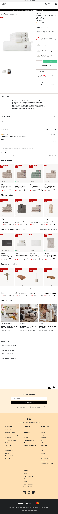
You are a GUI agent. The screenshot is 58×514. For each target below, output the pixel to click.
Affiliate (25, 481)
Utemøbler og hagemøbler (30, 445)
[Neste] (31, 42)
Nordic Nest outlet (27, 486)
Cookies (7, 453)
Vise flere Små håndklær (8, 348)
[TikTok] (33, 492)
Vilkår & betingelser (9, 448)
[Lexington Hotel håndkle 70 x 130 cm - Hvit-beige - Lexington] (38, 51)
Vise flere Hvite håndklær (8, 350)
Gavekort (26, 448)
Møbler (25, 442)
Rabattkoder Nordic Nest (47, 463)
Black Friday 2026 (45, 458)
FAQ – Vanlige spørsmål (10, 440)
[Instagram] (29, 492)
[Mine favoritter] (49, 4)
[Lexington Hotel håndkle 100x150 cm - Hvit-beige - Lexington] (38, 56)
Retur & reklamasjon (10, 432)
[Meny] (56, 4)
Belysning (26, 437)
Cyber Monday (44, 461)
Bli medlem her (53, 31)
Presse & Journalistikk (28, 484)
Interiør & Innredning (28, 435)
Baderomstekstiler (15, 13)
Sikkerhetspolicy (9, 450)
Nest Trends (44, 456)
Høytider (43, 448)
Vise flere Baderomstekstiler (8, 358)
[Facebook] (24, 492)
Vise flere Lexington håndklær (9, 345)
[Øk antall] (41, 61)
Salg (42, 440)
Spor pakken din (9, 445)
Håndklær (22, 13)
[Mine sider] (46, 4)
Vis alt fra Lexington (50, 195)
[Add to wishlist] (10, 190)
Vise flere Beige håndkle (8, 353)
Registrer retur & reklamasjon (12, 435)
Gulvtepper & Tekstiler (6, 13)
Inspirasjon (43, 429)
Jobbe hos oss (26, 479)
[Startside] (4, 4)
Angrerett (7, 458)
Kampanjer (43, 437)
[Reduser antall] (37, 61)
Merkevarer (44, 432)
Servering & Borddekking (30, 429)
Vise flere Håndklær (7, 356)
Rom (42, 450)
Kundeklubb (8, 437)
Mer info (54, 75)
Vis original (13, 141)
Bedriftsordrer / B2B (10, 456)
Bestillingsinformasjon (10, 442)
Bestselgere (44, 445)
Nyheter (43, 442)
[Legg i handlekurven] (13, 190)
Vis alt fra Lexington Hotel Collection (46, 229)
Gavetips (43, 453)
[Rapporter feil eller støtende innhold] (56, 142)
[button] (40, 22)
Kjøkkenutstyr (27, 432)
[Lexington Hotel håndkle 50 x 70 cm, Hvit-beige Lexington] (17, 42)
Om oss (25, 473)
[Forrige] (2, 42)
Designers (43, 435)
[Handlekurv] (52, 4)
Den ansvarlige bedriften (29, 476)
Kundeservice (8, 429)
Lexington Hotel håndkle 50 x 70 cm (9, 14)
